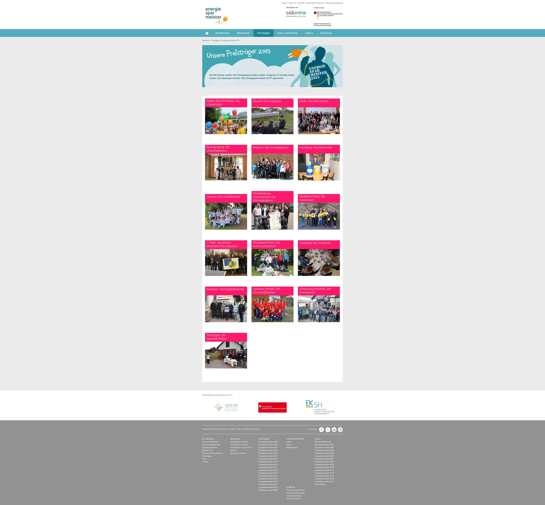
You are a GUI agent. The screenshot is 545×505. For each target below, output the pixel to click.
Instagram (340, 431)
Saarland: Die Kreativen (315, 243)
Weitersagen (207, 456)
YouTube (333, 431)
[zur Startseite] (216, 15)
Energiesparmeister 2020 (268, 459)
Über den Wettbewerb (210, 442)
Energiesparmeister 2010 (268, 487)
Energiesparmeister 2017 (268, 467)
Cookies (257, 429)
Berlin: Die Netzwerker (314, 101)
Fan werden (312, 429)
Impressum (223, 429)
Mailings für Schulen (238, 453)
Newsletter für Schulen (315, 3)
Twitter (327, 431)
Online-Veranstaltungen (296, 493)
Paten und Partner (287, 33)
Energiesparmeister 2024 (268, 448)
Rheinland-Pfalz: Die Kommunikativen (266, 244)
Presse (284, 3)
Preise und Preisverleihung (212, 453)
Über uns (292, 3)
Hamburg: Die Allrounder (315, 147)
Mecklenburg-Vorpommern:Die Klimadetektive (264, 197)
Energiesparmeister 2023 (268, 450)
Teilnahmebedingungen (211, 445)
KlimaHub (326, 33)
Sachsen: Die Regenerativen (225, 289)
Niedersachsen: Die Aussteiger (312, 198)
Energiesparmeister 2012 (268, 482)
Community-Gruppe (294, 496)
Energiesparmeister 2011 (268, 484)
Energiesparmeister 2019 (268, 462)
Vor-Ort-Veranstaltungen (296, 490)
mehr (231, 395)
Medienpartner (292, 448)
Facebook (321, 431)
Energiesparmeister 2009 (268, 490)
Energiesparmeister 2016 (268, 470)
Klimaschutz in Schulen (239, 442)
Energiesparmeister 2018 (268, 465)
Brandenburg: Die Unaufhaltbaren (218, 148)
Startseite (205, 429)
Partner (289, 445)
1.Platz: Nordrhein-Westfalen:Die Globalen (222, 244)
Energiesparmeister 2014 (268, 476)
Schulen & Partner (293, 499)
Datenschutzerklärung (334, 3)
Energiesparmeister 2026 (268, 442)
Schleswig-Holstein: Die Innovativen (315, 290)
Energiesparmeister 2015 (268, 473)
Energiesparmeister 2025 (268, 445)
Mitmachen (243, 33)
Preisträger (263, 33)
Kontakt (301, 3)
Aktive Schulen (320, 484)
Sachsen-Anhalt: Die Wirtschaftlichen (266, 290)
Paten (289, 442)
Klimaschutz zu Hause (239, 445)
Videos (309, 33)
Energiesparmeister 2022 (268, 453)
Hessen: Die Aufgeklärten (223, 196)
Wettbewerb (222, 33)
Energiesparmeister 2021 (268, 456)
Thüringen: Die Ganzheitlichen (217, 336)
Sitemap (248, 429)
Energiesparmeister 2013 (268, 479)
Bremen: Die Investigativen (271, 147)
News (204, 459)
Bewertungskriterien (209, 448)
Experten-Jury (207, 450)
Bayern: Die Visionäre (267, 101)
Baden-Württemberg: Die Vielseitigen (223, 102)
